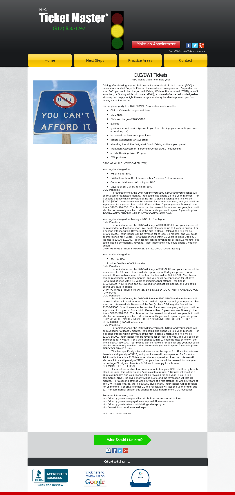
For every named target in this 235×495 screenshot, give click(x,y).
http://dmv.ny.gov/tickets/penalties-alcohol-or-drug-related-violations (142, 398)
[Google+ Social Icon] (125, 450)
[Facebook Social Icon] (114, 450)
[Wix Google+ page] (201, 45)
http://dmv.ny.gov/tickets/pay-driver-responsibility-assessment (138, 401)
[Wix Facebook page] (188, 45)
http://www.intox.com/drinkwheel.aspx (124, 407)
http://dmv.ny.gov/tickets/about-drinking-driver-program (134, 404)
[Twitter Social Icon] (120, 450)
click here (127, 413)
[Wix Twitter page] (195, 45)
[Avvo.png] (108, 450)
